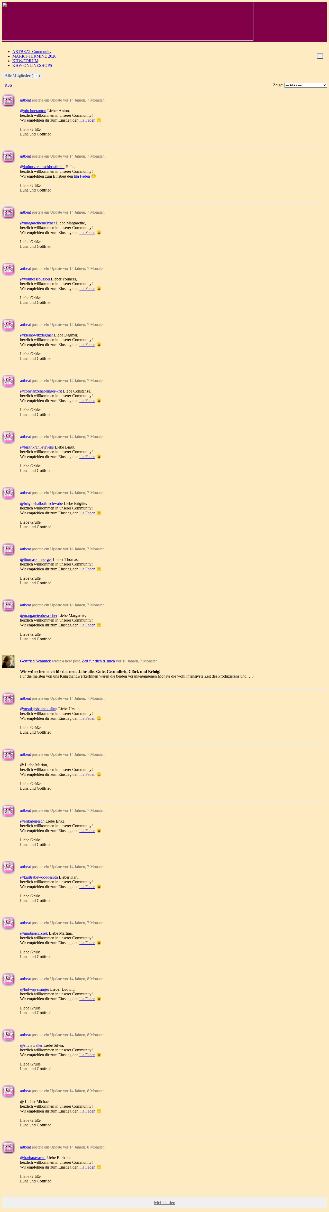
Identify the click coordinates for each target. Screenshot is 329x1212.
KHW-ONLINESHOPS (32, 65)
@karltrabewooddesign (39, 877)
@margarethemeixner (37, 223)
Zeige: (278, 85)
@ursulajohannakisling (38, 709)
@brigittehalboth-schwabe (41, 503)
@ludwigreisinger (34, 989)
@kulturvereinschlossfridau (42, 167)
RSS (8, 85)
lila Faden (87, 120)
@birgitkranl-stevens (37, 447)
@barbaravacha (32, 1157)
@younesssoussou (35, 279)
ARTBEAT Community (31, 51)
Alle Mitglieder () (22, 75)
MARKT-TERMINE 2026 (34, 56)
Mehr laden (164, 1202)
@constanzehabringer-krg (41, 391)
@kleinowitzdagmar (36, 335)
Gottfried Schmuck (35, 661)
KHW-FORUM (25, 61)
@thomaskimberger (36, 559)
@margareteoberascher (38, 615)
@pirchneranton (33, 110)
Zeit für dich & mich (98, 661)
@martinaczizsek (34, 933)
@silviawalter (31, 1045)
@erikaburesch (32, 821)
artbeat (25, 100)
